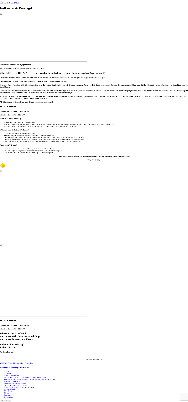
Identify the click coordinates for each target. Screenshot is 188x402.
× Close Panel (5, 401)
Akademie (7, 373)
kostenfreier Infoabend (12, 381)
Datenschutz (98, 359)
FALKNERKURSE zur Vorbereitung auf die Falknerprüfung (25, 377)
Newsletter (8, 391)
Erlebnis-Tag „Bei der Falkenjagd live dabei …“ (20, 387)
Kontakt (7, 393)
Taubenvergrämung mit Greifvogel (16, 385)
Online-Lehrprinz (10, 389)
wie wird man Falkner (11, 375)
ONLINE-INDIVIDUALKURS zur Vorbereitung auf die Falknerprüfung (29, 379)
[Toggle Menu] (1, 1)
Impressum (89, 359)
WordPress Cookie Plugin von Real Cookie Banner (17, 363)
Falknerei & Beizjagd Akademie (11, 3)
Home (6, 371)
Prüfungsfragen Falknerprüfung (15, 383)
